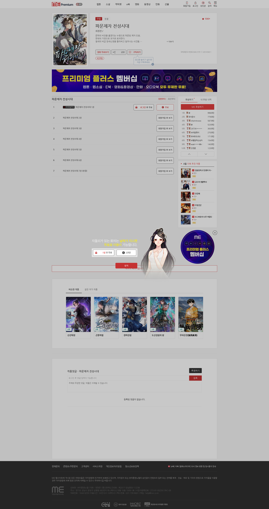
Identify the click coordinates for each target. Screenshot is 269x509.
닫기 (126, 266)
